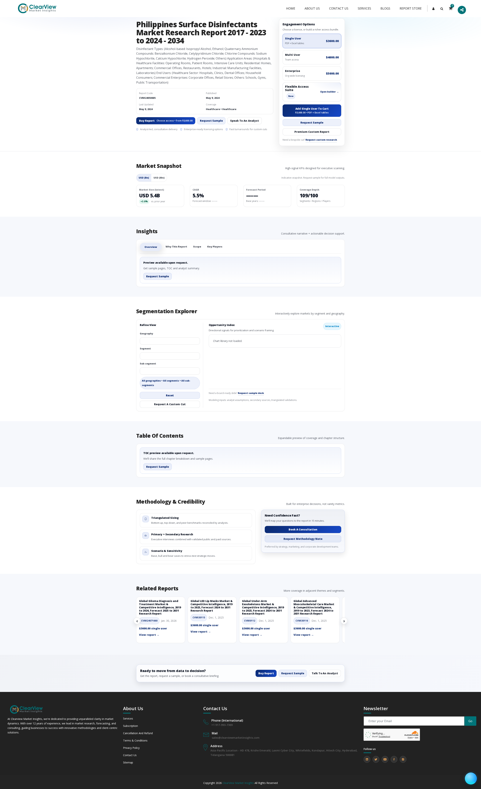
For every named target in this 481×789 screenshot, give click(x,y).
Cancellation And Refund (138, 733)
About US (312, 8)
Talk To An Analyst (325, 673)
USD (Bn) (144, 177)
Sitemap (128, 762)
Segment (145, 348)
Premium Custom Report (311, 132)
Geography (146, 333)
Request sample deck (251, 393)
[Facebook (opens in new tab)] (394, 759)
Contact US (338, 8)
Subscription (130, 726)
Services (364, 8)
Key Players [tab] (214, 246)
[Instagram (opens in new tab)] (403, 759)
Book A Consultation (303, 529)
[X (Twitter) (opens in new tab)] (376, 759)
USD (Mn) (159, 177)
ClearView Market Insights (238, 783)
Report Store (411, 8)
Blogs (385, 8)
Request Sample (211, 120)
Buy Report (165, 120)
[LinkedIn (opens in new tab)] (367, 759)
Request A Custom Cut (170, 404)
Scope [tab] (197, 246)
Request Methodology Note (303, 539)
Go (470, 721)
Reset (170, 395)
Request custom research (321, 139)
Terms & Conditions (135, 740)
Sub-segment (148, 363)
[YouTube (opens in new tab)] (385, 759)
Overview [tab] (150, 247)
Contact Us (130, 755)
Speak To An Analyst (244, 120)
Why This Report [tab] (176, 246)
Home (290, 8)
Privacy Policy (131, 748)
